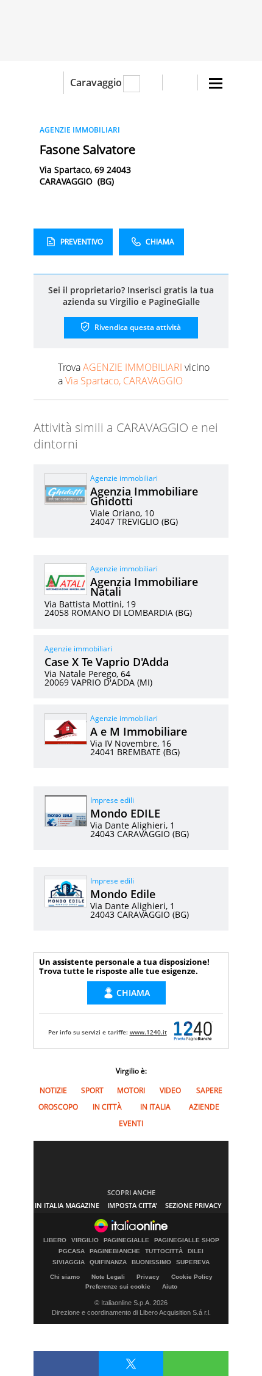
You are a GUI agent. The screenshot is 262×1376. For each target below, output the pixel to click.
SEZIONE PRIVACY (193, 1205)
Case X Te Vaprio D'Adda (106, 661)
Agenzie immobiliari (124, 478)
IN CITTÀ (107, 1107)
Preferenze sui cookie (117, 1286)
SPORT (92, 1090)
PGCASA (71, 1251)
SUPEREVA (193, 1262)
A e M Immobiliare (138, 731)
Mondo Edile (122, 894)
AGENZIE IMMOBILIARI (80, 130)
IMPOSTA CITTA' (132, 1205)
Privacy (148, 1276)
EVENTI (131, 1123)
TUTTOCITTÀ (164, 1251)
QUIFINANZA (108, 1262)
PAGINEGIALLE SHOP (186, 1240)
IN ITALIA (155, 1107)
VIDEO (170, 1090)
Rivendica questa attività (137, 327)
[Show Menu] (215, 83)
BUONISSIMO (151, 1262)
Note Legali (108, 1276)
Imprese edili (112, 800)
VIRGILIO (85, 1240)
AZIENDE (204, 1107)
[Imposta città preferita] (48, 82)
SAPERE (209, 1090)
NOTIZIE (53, 1090)
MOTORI (131, 1090)
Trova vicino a (134, 373)
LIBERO (54, 1240)
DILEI (196, 1251)
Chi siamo (65, 1276)
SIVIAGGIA (68, 1262)
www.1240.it (148, 1032)
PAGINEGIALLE (126, 1240)
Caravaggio (96, 82)
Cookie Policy (192, 1276)
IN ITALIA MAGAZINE (67, 1205)
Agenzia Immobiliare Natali (144, 586)
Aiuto (169, 1286)
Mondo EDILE (125, 813)
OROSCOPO (58, 1107)
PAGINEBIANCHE (115, 1251)
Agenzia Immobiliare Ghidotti (144, 496)
